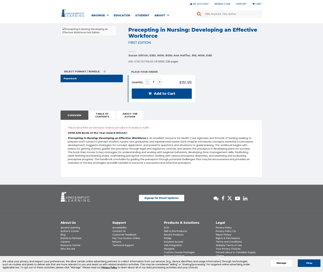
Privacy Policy (224, 227)
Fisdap (167, 238)
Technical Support (123, 245)
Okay (309, 263)
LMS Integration (173, 245)
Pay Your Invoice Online (126, 238)
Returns (116, 241)
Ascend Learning (70, 227)
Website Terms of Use (229, 245)
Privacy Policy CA (226, 231)
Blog (63, 234)
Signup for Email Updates (161, 198)
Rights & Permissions (228, 238)
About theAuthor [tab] (129, 115)
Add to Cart (164, 94)
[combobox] (228, 14)
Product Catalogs (174, 256)
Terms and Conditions (229, 241)
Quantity (137, 82)
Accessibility (119, 227)
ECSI (166, 227)
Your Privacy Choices (228, 248)
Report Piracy (223, 234)
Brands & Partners (71, 238)
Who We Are (68, 248)
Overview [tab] (74, 115)
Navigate (169, 248)
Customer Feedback (124, 234)
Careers (65, 241)
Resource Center (70, 245)
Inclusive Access (173, 241)
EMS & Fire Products (175, 231)
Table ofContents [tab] (102, 115)
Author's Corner (70, 231)
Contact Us (119, 231)
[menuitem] (101, 15)
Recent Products (174, 234)
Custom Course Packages (179, 252)
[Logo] (73, 13)
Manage (281, 263)
